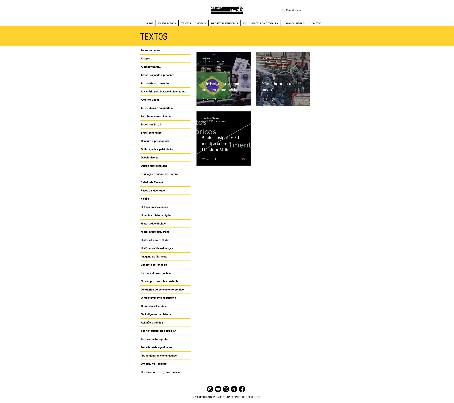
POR (202, 397)
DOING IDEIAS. (253, 397)
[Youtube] (218, 389)
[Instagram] (210, 389)
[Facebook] (242, 389)
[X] (226, 389)
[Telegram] (234, 389)
